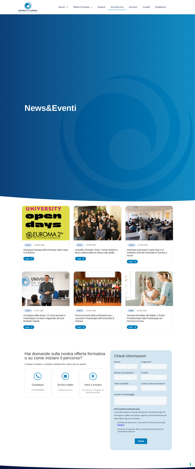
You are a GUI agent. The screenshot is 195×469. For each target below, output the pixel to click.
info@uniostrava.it (65, 390)
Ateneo (61, 7)
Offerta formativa (81, 7)
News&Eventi (117, 7)
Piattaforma (160, 7)
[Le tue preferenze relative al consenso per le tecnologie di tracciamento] (190, 464)
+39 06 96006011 (37, 390)
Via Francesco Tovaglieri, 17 (93, 390)
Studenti (101, 7)
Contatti (146, 7)
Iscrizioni (133, 7)
